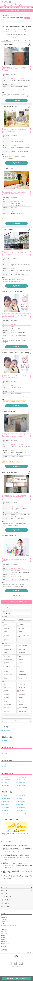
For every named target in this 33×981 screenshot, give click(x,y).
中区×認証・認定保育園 (21, 777)
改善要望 (3, 923)
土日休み (7, 694)
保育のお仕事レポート (5, 933)
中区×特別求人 (4, 795)
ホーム (2, 915)
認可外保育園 (22, 652)
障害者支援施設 (22, 674)
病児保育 (21, 667)
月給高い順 (16, 40)
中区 (25, 7)
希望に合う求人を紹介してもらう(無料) (16, 978)
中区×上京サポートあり (21, 813)
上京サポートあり (23, 711)
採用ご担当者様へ (5, 927)
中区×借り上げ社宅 (5, 798)
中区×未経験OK (4, 804)
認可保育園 (7, 645)
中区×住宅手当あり (20, 795)
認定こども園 (22, 649)
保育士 (6, 624)
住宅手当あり (22, 684)
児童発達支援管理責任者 (24, 635)
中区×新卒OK (19, 798)
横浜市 (22, 7)
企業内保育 (21, 656)
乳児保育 (21, 697)
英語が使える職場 (23, 707)
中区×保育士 (4, 764)
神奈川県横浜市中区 (5, 730)
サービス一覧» (28, 952)
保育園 (6, 678)
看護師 (20, 631)
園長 (6, 631)
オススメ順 (27, 40)
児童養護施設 (22, 671)
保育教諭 (7, 628)
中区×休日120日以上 (5, 801)
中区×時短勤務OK (5, 810)
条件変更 (27, 18)
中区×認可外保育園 (20, 782)
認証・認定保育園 (23, 645)
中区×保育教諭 (4, 766)
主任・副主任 (22, 628)
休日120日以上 (22, 690)
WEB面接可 (7, 711)
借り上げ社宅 (22, 687)
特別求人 (7, 684)
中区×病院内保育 (5, 785)
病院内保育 (7, 656)
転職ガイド (3, 931)
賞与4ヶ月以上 (8, 687)
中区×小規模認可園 (5, 779)
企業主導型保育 (8, 659)
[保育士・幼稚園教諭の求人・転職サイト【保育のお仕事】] (7, 2)
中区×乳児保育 (19, 804)
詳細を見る (17, 100)
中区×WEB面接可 (5, 813)
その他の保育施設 (23, 678)
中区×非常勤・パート (6, 753)
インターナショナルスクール (10, 667)
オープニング (22, 701)
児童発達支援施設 (9, 674)
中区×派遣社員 (19, 751)
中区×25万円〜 (4, 740)
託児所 (20, 663)
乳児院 (6, 671)
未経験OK (7, 697)
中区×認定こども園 (20, 779)
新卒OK (6, 690)
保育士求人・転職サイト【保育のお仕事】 (7, 7)
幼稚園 (6, 652)
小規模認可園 (8, 649)
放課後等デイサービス (10, 663)
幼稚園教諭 (21, 624)
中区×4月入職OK (5, 807)
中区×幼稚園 (4, 782)
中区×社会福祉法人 (20, 807)
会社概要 (3, 937)
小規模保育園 (22, 694)
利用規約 (3, 939)
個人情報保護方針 (5, 941)
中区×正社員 (4, 751)
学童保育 (21, 659)
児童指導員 (7, 640)
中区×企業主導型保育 (21, 785)
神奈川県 (17, 7)
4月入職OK (7, 701)
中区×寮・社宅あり (20, 810)
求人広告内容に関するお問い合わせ (8, 925)
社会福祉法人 (8, 704)
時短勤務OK (21, 704)
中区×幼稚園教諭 (20, 764)
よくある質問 (4, 919)
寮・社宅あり (8, 707)
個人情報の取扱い (5, 943)
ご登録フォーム (4, 921)
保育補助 (7, 635)
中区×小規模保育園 (20, 801)
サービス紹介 (4, 917)
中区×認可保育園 (5, 777)
